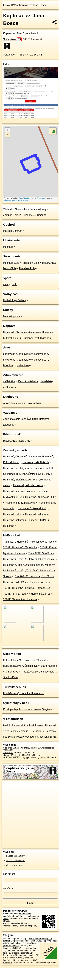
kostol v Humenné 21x (15, 725)
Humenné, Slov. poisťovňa (20, 502)
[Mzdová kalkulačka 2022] (30, 117)
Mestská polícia (11, 316)
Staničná (41, 660)
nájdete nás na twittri (15, 856)
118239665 (8, 750)
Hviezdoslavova (12, 666)
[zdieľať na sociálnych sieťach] (54, 22)
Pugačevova (29, 671)
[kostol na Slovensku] (8, 46)
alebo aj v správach (15, 865)
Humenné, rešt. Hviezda (35, 338)
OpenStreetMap (25, 198)
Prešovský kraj (38, 209)
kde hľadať (9, 874)
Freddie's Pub (27, 268)
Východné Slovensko (15, 209)
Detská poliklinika (28, 381)
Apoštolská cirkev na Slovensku (21, 403)
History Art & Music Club (16, 440)
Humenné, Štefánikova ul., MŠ (33, 474)
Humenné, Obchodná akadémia (21, 332)
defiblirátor (9, 381)
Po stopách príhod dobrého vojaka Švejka (26, 709)
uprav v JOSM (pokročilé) (42, 748)
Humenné (40, 215)
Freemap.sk (41, 198)
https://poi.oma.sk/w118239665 (16, 200)
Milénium (8, 246)
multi (5, 284)
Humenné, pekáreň (36, 514)
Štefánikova (12, 39)
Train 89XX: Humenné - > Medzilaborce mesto (29, 541)
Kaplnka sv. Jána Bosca (32, 5)
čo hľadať (8, 888)
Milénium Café (11, 262)
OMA (14, 5)
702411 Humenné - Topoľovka (20, 547)
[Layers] (52, 131)
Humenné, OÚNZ (37, 520)
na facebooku (25, 914)
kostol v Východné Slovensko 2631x (36, 736)
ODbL (38, 941)
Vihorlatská (12, 671)
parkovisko (9, 354)
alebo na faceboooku (15, 860)
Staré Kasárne (49, 666)
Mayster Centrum (12, 230)
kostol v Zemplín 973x (22, 731)
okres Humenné (24, 215)
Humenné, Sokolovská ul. (32, 508)
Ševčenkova (26, 660)
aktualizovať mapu (20, 748)
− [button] (7, 135)
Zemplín (7, 215)
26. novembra (46, 671)
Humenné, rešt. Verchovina (28, 485)
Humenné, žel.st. (12, 514)
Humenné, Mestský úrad (16, 468)
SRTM (16, 960)
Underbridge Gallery (14, 300)
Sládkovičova (10, 677)
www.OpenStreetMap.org (40, 938)
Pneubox (8, 365)
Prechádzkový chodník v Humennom (23, 693)
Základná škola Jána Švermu (19, 419)
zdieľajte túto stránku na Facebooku (19, 916)
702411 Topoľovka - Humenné (20, 599)
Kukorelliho (9, 660)
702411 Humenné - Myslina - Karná (23, 588)
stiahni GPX (8, 755)
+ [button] (7, 130)
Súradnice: (9, 54)
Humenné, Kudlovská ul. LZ (40, 497)
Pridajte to (7, 962)
